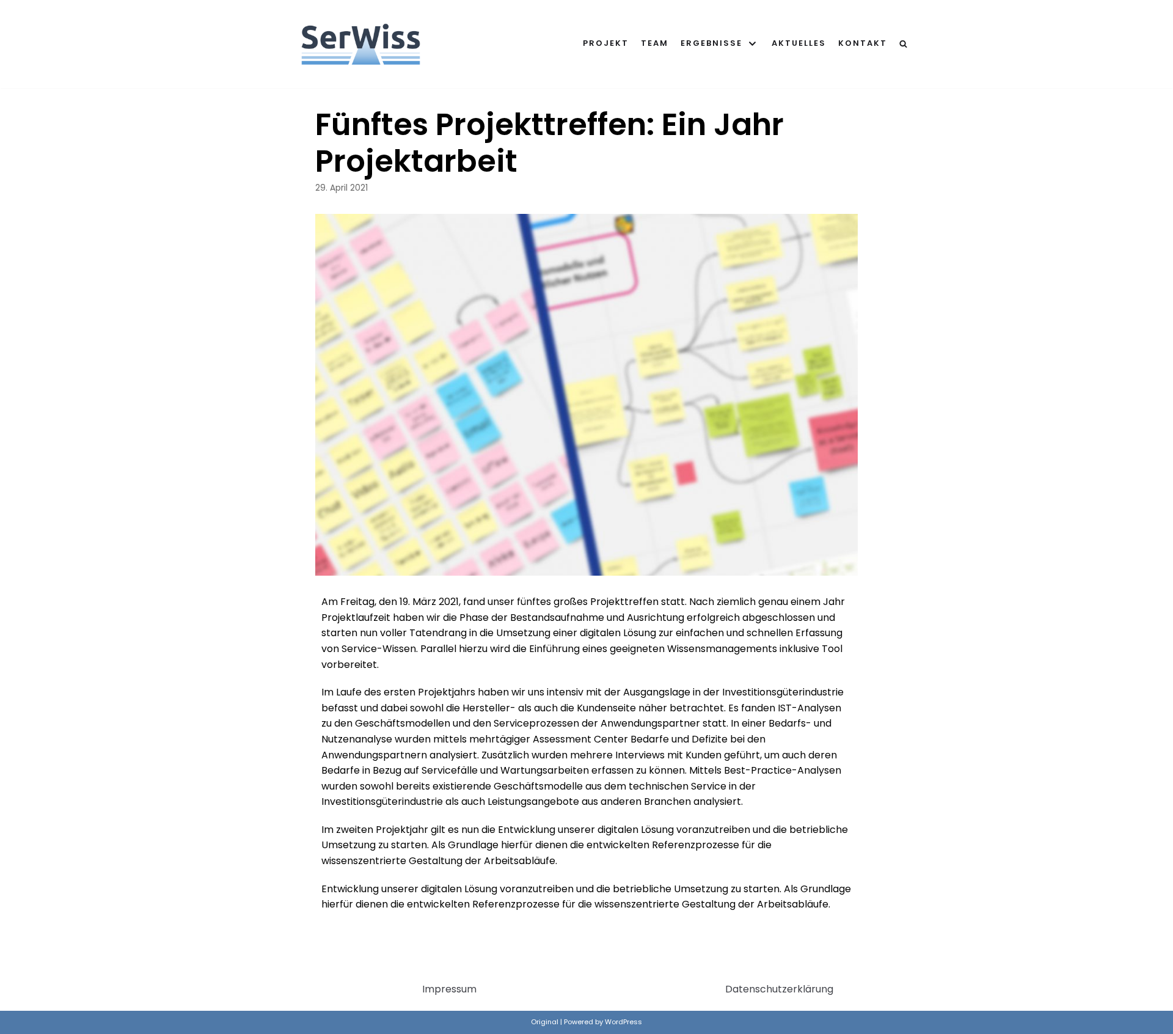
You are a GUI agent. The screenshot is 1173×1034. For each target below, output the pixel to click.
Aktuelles (799, 43)
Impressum (449, 989)
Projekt (606, 43)
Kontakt (862, 43)
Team (654, 43)
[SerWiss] (361, 44)
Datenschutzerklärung (779, 989)
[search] (903, 43)
